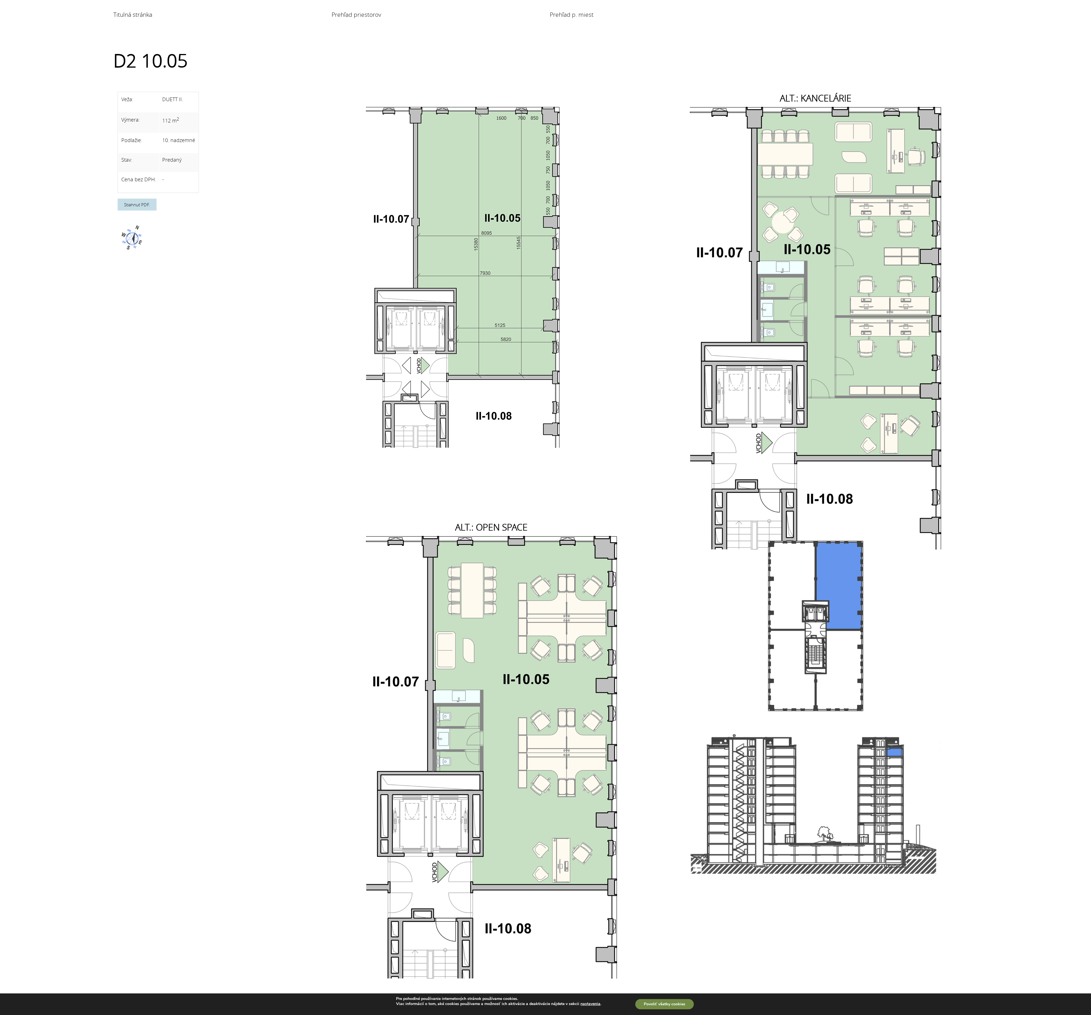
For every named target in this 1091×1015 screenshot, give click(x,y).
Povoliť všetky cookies (664, 1004)
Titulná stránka (132, 14)
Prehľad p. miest (572, 14)
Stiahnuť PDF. (137, 204)
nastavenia (590, 1003)
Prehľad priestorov (356, 14)
